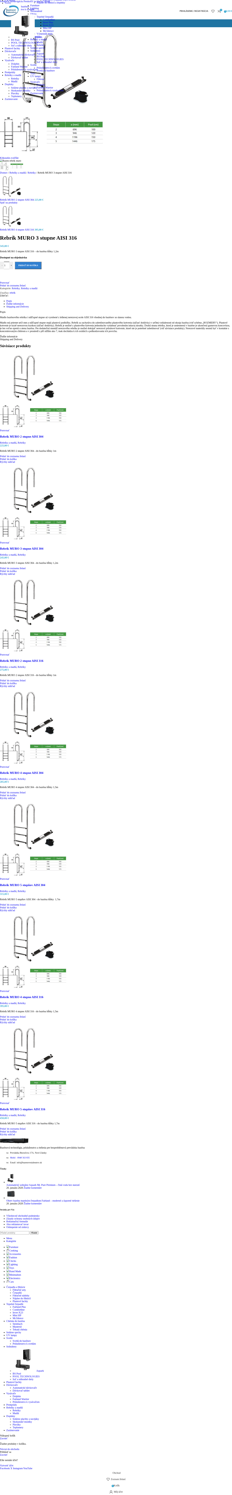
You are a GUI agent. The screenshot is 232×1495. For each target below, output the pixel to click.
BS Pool (15, 40)
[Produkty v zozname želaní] (213, 11)
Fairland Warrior (45, 87)
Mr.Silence (48, 31)
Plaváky (15, 93)
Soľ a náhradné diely (47, 62)
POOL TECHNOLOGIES (50, 59)
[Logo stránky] (10, 20)
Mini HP (47, 28)
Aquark (38, 37)
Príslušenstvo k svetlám (48, 67)
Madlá (14, 81)
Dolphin (15, 63)
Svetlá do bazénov (46, 70)
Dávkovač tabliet (19, 57)
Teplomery (16, 96)
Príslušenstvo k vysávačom (50, 90)
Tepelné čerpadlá (45, 16)
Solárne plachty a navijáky (24, 87)
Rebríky (15, 78)
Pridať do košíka (28, 265)
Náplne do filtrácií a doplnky (51, 2)
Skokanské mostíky (20, 90)
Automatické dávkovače (23, 54)
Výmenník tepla (45, 33)
